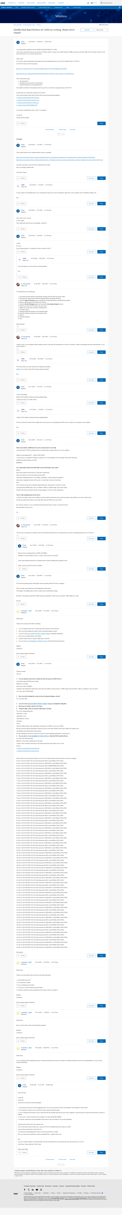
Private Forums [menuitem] (81, 7)
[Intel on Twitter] (28, 1197)
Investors (55, 1193)
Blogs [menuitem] (71, 7)
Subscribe (87, 30)
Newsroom (48, 1193)
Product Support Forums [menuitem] (47, 7)
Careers (62, 1193)
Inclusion (83, 1193)
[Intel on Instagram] (41, 1197)
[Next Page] (66, 134)
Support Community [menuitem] (6, 7)
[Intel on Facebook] (24, 1197)
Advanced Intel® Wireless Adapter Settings (41, 639)
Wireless (41, 25)
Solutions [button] (30, 3)
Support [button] (21, 3)
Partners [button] (50, 3)
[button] (105, 42)
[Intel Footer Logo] (16, 1200)
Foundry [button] (59, 3)
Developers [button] (40, 3)
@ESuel (18, 374)
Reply (101, 123)
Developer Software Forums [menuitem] (29, 7)
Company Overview (30, 1193)
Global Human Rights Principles (71, 1206)
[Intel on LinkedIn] (32, 1197)
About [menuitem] (17, 7)
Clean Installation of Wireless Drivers (39, 646)
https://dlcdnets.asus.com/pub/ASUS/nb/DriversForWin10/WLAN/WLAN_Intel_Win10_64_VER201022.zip (48, 74)
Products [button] (11, 3)
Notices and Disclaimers (80, 1205)
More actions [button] (100, 30)
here (62, 1178)
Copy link (91, 182)
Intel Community (18, 25)
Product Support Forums (30, 25)
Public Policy (91, 1193)
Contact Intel (40, 1193)
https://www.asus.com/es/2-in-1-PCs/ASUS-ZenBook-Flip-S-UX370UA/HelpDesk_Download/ (44, 69)
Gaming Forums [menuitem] (61, 7)
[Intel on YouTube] (37, 1197)
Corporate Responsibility (72, 1193)
